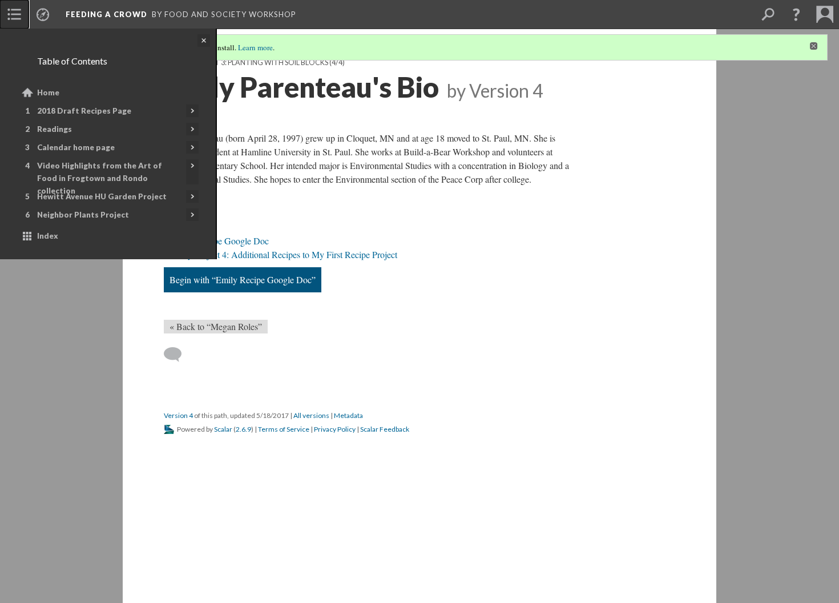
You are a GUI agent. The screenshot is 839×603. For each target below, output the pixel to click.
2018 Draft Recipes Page (84, 110)
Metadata (348, 415)
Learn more (255, 47)
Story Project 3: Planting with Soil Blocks (246, 62)
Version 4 (178, 415)
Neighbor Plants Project (83, 214)
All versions (311, 415)
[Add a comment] (178, 354)
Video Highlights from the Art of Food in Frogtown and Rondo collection (99, 178)
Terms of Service (283, 429)
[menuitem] (14, 14)
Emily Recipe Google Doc (221, 241)
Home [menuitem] (48, 92)
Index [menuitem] (47, 235)
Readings (54, 129)
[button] (796, 14)
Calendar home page (76, 147)
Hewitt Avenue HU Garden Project (102, 196)
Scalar (223, 429)
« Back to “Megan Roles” (216, 326)
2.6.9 (243, 429)
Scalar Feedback (384, 429)
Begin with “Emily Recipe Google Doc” (243, 280)
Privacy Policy (335, 429)
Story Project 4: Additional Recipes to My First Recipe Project (285, 254)
